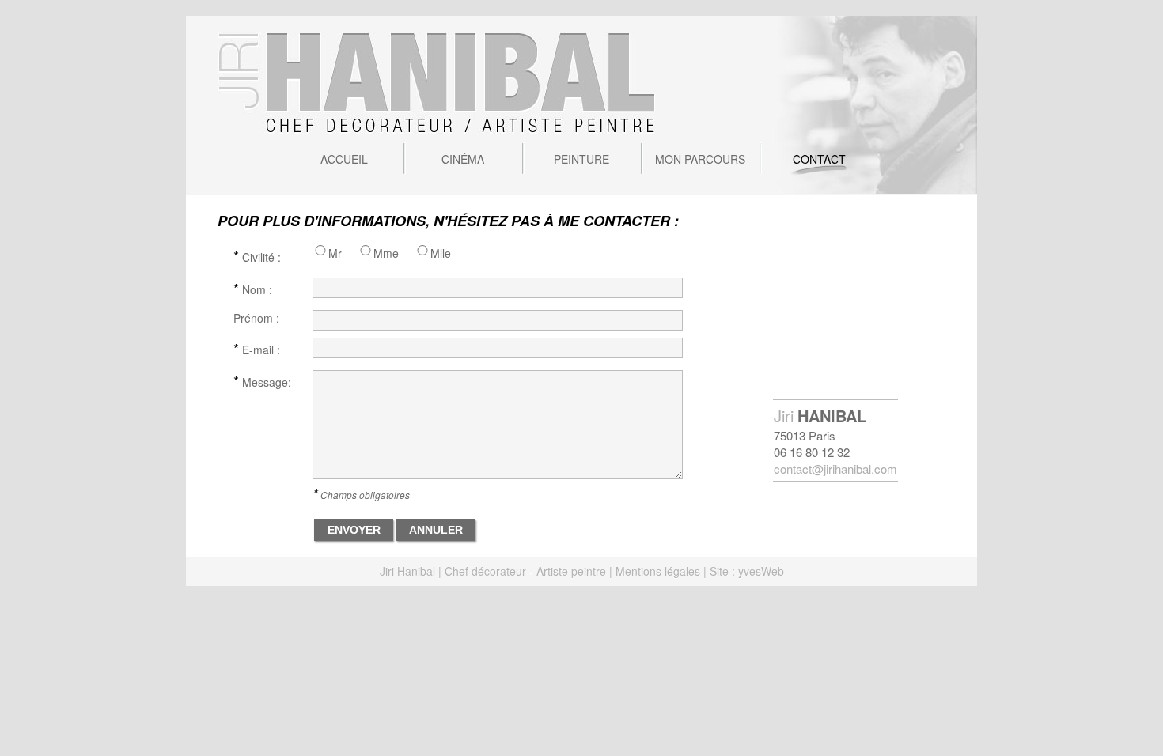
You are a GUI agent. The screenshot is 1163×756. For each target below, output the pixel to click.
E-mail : (256, 348)
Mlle (440, 253)
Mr (335, 253)
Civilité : (257, 255)
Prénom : (256, 318)
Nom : (252, 288)
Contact (819, 159)
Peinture (581, 159)
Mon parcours (700, 159)
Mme (386, 253)
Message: (262, 380)
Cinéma (462, 159)
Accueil (344, 159)
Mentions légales (658, 571)
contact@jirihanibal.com (835, 468)
